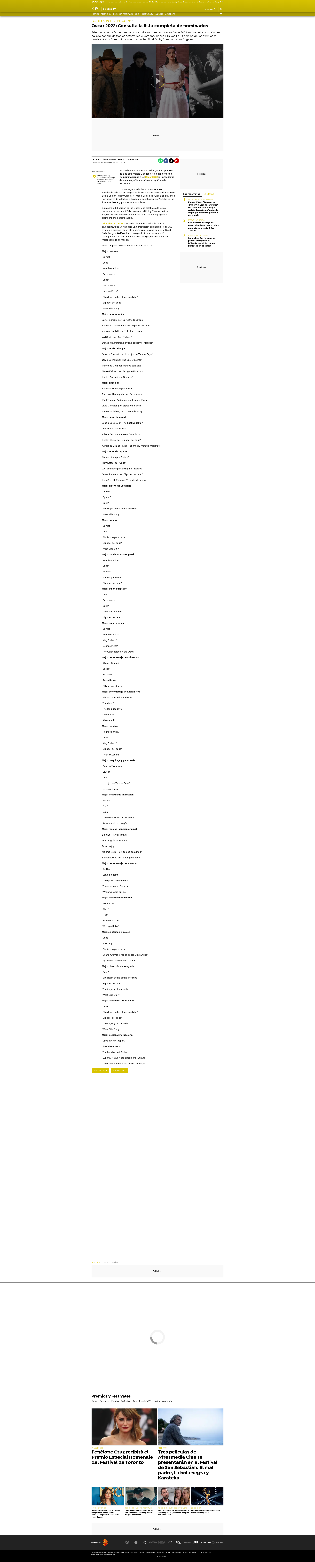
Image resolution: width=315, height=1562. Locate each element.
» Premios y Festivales (109, 1262)
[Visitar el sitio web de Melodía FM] (196, 1542)
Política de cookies (190, 1552)
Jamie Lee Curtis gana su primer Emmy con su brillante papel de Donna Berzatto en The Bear (201, 242)
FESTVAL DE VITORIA (196, 220)
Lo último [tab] (209, 194)
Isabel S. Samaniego (128, 159)
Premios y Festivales (123, 14)
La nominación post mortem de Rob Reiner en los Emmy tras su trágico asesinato (139, 1513)
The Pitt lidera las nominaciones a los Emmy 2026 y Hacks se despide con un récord (173, 1513)
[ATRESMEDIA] (99, 1542)
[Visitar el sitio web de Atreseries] (170, 1542)
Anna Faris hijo (142, 2)
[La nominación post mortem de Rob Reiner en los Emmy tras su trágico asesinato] (141, 1496)
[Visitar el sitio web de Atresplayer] (208, 1542)
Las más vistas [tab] (191, 194)
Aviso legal (161, 1552)
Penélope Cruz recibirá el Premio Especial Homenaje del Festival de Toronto (122, 1457)
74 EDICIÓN (163, 1448)
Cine (137, 14)
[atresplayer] (210, 9)
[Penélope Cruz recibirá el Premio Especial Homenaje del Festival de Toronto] (124, 1427)
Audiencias (170, 14)
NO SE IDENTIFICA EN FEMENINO (201, 200)
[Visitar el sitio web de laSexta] (136, 1542)
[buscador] (221, 9)
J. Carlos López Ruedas (105, 159)
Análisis (159, 14)
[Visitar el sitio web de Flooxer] (219, 1542)
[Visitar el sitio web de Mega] (161, 1542)
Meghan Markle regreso (157, 2)
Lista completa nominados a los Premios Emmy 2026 (205, 1512)
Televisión (106, 14)
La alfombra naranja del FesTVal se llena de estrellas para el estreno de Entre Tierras (203, 227)
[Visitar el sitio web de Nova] (153, 1542)
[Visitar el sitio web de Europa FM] (187, 1542)
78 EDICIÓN (196, 1508)
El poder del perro (113, 223)
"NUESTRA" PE (97, 1448)
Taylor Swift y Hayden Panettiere (179, 2)
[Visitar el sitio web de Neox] (144, 1542)
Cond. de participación (206, 1552)
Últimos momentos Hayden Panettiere (122, 2)
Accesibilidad (161, 1556)
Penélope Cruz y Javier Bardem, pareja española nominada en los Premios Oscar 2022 (106, 180)
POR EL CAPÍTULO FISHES (198, 236)
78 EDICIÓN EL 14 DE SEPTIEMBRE (172, 1508)
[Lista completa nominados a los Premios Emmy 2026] (207, 1496)
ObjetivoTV (96, 1262)
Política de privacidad (173, 1552)
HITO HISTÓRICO (99, 1508)
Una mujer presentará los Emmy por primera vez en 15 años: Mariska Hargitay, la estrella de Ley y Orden (106, 1514)
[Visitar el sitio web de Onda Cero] (178, 1542)
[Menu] (221, 14)
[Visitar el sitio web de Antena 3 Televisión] (127, 1542)
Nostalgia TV (147, 14)
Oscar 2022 (151, 177)
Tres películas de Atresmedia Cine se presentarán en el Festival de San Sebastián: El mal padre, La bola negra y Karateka (187, 1465)
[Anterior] (107, 2)
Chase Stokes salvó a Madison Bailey (205, 2)
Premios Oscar (100, 1070)
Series (96, 14)
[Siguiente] (222, 2)
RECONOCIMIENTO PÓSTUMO (138, 1508)
